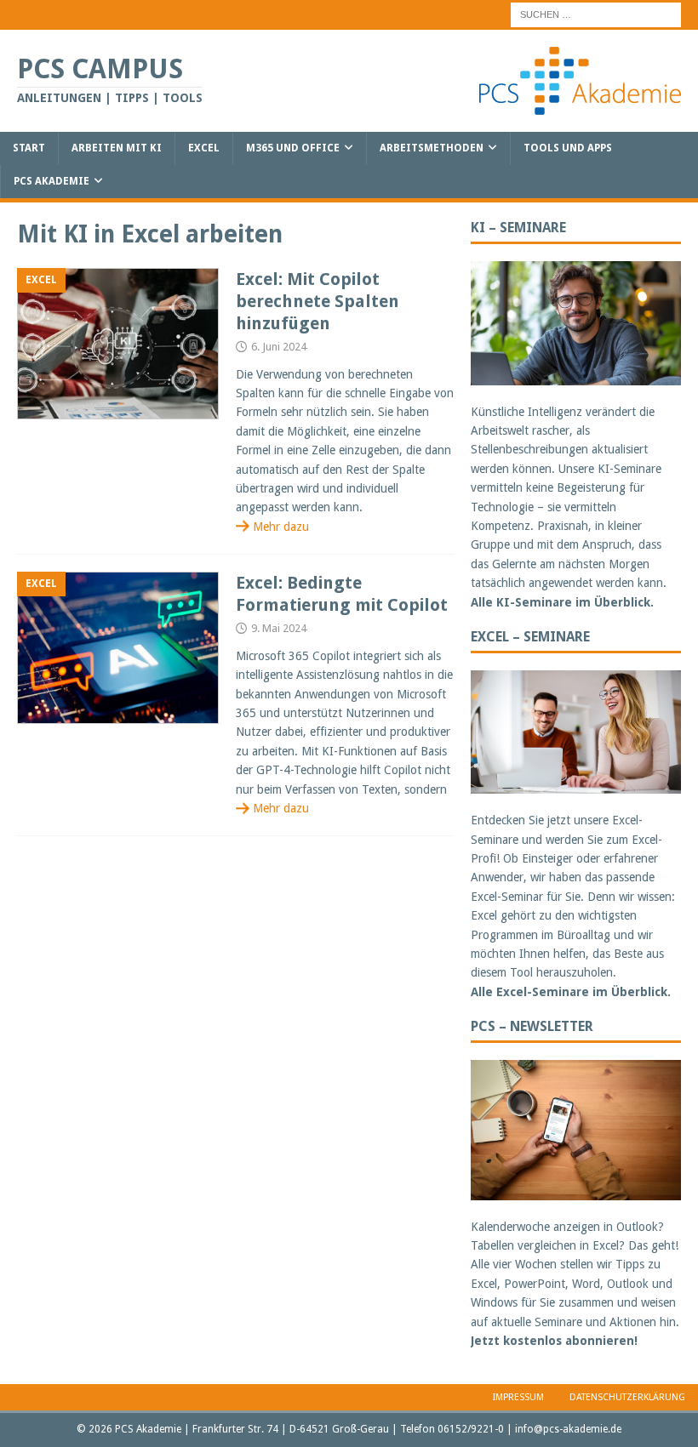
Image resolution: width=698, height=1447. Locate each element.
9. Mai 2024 (278, 628)
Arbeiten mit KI (117, 148)
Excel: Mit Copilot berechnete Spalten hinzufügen (317, 301)
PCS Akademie (51, 181)
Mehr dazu (281, 526)
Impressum (518, 1397)
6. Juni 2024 (278, 346)
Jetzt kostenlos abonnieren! (554, 1340)
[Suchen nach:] (596, 13)
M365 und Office (293, 148)
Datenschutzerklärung (627, 1397)
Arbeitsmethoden (431, 148)
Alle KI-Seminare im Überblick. (562, 602)
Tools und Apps (568, 148)
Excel (204, 148)
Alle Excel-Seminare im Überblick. (571, 992)
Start (29, 148)
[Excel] (118, 344)
